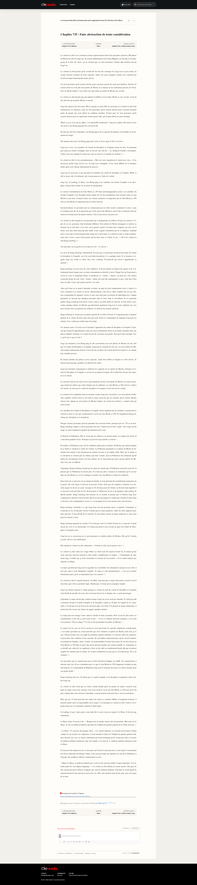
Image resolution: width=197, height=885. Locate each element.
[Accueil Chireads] (48, 4)
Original (72, 4)
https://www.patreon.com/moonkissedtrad (75, 796)
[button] (126, 4)
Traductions (63, 4)
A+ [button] (129, 20)
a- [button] (134, 20)
